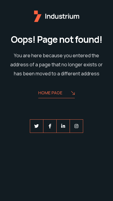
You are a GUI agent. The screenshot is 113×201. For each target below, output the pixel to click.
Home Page (50, 93)
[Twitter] (36, 126)
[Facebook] (49, 126)
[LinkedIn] (63, 126)
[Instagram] (76, 126)
